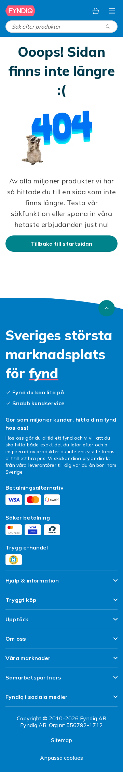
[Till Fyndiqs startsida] (21, 11)
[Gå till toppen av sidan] (106, 308)
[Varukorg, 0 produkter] (95, 11)
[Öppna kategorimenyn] (112, 11)
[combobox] (61, 26)
